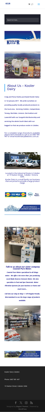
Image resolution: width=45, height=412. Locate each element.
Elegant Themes (22, 406)
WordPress (22, 409)
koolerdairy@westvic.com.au (27, 136)
